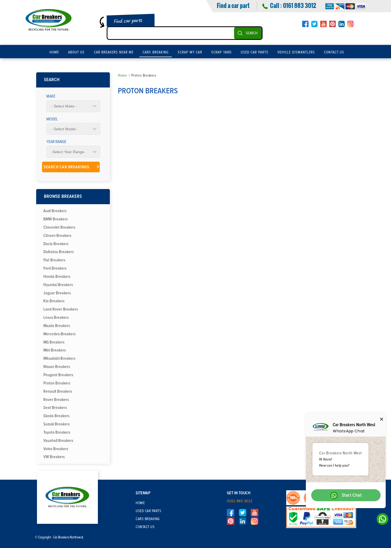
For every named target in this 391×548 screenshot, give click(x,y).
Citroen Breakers (57, 235)
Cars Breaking (156, 52)
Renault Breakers (57, 391)
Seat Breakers (55, 407)
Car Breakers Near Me (114, 52)
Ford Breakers (54, 268)
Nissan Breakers (56, 367)
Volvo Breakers (55, 449)
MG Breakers (53, 342)
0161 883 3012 (299, 5)
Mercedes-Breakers (59, 334)
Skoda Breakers (56, 416)
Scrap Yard (221, 52)
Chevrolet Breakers (59, 227)
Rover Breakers (56, 400)
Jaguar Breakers (57, 293)
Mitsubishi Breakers (59, 358)
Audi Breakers (54, 211)
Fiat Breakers (54, 260)
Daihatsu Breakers (58, 252)
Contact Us (334, 52)
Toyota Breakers (56, 432)
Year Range (56, 142)
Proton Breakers (56, 383)
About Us (76, 52)
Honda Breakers (56, 276)
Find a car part (233, 5)
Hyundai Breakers (58, 285)
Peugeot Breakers (58, 375)
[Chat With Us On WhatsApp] (381, 520)
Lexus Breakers (56, 317)
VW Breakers (54, 457)
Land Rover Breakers (60, 309)
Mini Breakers (54, 350)
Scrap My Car (190, 52)
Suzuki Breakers (56, 424)
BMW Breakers (55, 219)
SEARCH (252, 33)
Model (52, 119)
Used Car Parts (254, 52)
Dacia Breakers (55, 244)
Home (54, 52)
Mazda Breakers (56, 326)
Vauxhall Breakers (58, 440)
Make (50, 96)
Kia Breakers (53, 301)
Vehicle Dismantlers (296, 52)
